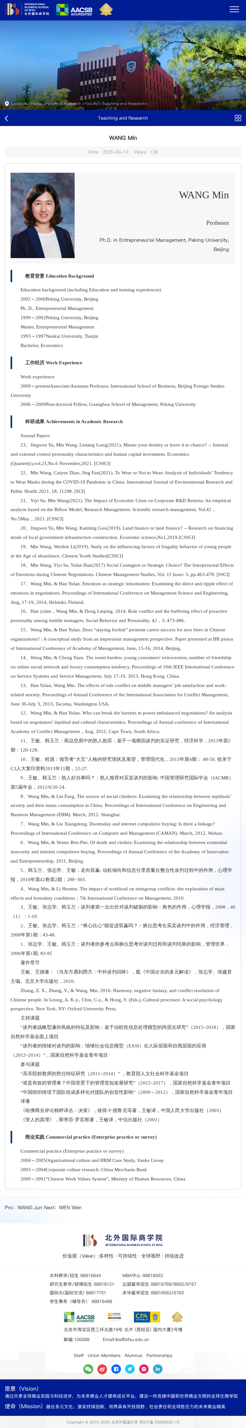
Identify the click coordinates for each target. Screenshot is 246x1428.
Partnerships (159, 1356)
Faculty (91, 103)
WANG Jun (30, 1207)
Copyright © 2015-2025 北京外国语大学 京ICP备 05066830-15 (123, 1422)
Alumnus (133, 1356)
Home (36, 103)
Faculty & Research (63, 103)
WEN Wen (70, 1207)
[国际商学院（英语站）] (59, 13)
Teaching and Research (123, 103)
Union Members (104, 1356)
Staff (79, 1356)
